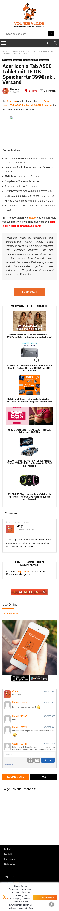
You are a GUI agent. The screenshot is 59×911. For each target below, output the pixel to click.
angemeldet (23, 571)
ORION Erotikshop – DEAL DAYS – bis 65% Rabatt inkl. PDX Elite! (29, 431)
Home (5, 51)
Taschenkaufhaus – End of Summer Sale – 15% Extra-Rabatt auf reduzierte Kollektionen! (29, 335)
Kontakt (8, 854)
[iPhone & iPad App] (20, 676)
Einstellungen (9, 764)
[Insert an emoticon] (30, 760)
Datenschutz (10, 864)
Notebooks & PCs (30, 60)
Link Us (8, 849)
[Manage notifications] (51, 904)
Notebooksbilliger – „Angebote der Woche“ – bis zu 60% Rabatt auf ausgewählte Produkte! (29, 400)
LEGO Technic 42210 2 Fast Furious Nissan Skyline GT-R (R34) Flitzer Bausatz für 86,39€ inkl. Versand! (29, 463)
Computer (14, 51)
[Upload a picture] (37, 760)
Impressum (9, 859)
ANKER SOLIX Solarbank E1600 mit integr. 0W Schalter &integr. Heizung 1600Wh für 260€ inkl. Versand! (29, 368)
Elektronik (17, 60)
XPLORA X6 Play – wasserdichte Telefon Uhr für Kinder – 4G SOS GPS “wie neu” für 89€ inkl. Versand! (29, 497)
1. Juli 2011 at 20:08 (25, 529)
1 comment (50, 90)
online (10, 613)
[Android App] (39, 676)
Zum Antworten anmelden (19, 522)
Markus (14, 89)
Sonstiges (44, 60)
